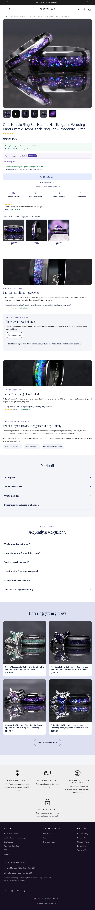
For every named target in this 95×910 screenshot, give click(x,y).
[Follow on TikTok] (24, 891)
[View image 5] (44, 114)
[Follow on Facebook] (5, 891)
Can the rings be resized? (16, 562)
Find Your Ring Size (11, 846)
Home (6, 17)
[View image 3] (25, 114)
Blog (44, 838)
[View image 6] (53, 114)
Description (9, 477)
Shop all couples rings (47, 742)
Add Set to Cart (47, 177)
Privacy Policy (82, 846)
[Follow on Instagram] (11, 891)
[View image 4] (34, 114)
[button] (8, 133)
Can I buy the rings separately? (18, 589)
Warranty (7, 854)
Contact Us (8, 842)
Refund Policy (82, 838)
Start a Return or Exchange (15, 838)
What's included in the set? (16, 544)
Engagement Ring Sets (35, 17)
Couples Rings (17, 17)
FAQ (5, 850)
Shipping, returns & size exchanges (21, 505)
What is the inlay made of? (16, 580)
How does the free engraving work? (21, 571)
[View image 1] (7, 114)
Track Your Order (11, 834)
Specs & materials (12, 486)
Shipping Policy (83, 842)
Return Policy (82, 834)
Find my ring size (9, 162)
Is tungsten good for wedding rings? (21, 553)
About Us (46, 834)
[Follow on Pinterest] (18, 891)
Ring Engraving (49, 842)
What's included (11, 496)
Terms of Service (84, 850)
